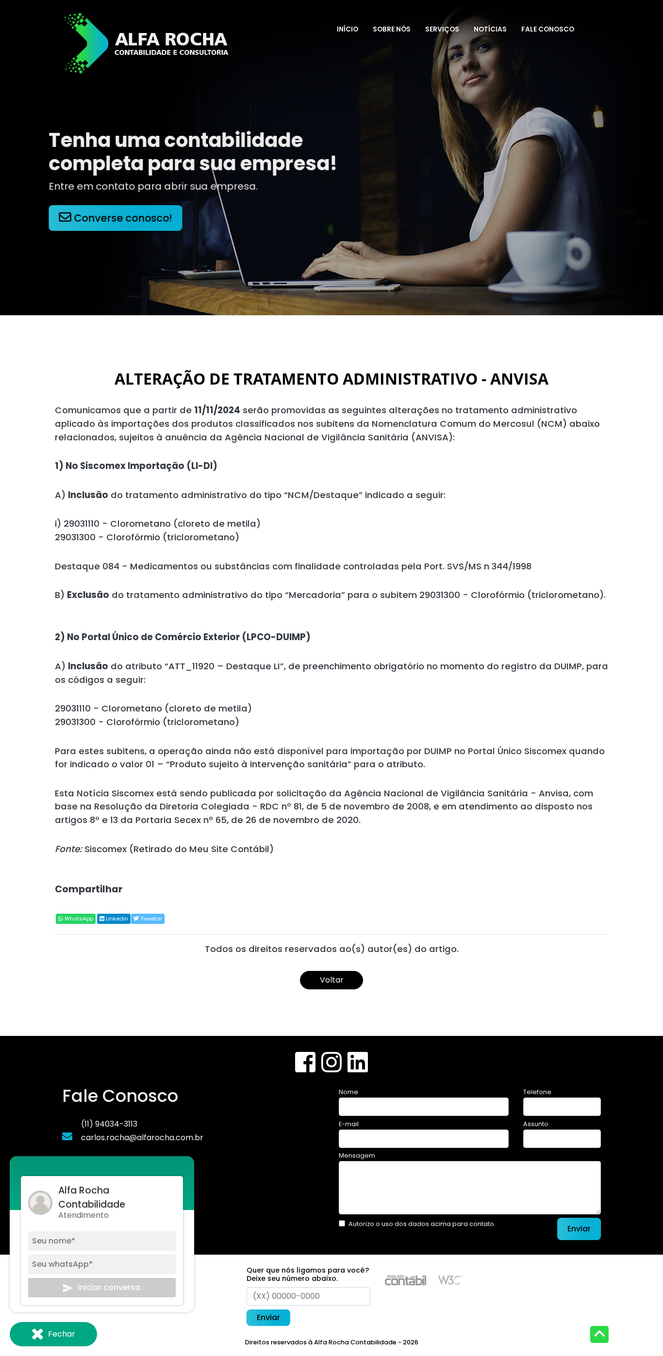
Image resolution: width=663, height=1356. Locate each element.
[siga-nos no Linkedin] (358, 1068)
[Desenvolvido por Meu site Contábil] (405, 1279)
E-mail (349, 1124)
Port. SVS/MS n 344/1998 (477, 566)
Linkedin (116, 918)
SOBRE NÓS (392, 29)
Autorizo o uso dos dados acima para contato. (422, 1224)
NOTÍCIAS (490, 29)
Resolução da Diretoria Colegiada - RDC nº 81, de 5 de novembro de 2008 (261, 806)
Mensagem (357, 1155)
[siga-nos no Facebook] (306, 1068)
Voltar (332, 979)
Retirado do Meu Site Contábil (201, 849)
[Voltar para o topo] (599, 1335)
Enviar (579, 1228)
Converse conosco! (127, 218)
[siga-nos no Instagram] (332, 1068)
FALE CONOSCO (547, 29)
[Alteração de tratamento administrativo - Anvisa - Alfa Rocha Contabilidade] (147, 41)
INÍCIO (347, 29)
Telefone (537, 1092)
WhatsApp (78, 918)
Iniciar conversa (109, 1287)
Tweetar (150, 918)
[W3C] (450, 1279)
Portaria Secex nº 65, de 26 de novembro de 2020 (247, 820)
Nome (348, 1092)
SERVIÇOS (442, 29)
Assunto (535, 1124)
